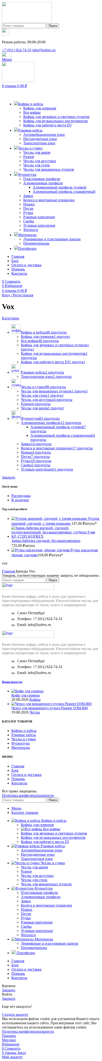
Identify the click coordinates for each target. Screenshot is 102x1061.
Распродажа (21, 496)
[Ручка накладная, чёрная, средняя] (40, 550)
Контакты (19, 783)
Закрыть (8, 477)
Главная (9, 571)
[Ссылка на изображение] (28, 588)
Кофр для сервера (25, 695)
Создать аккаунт (15, 1015)
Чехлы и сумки (23, 739)
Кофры (35, 700)
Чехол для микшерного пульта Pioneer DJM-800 (49, 708)
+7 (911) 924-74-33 (16, 50)
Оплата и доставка (26, 775)
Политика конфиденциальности (28, 795)
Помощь (18, 779)
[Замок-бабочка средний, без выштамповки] (55, 536)
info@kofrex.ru (44, 50)
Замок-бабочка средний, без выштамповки (45, 541)
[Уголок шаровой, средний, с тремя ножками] (49, 518)
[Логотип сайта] (27, 21)
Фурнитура (20, 743)
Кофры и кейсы (24, 731)
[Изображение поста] (27, 691)
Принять (9, 1036)
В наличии (20, 500)
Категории (10, 318)
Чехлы (34, 712)
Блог (15, 770)
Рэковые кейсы (23, 735)
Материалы (20, 748)
